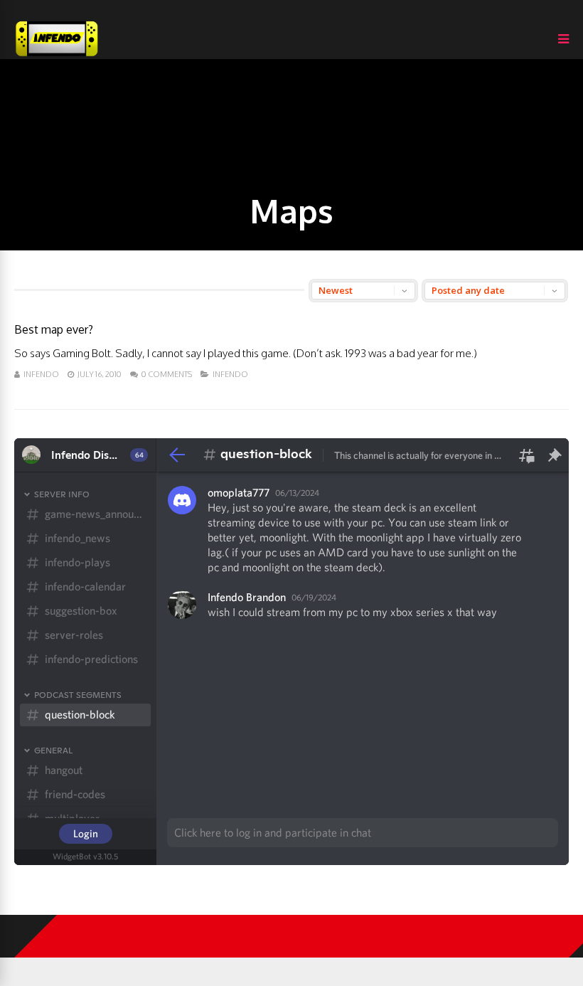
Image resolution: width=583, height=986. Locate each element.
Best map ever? (53, 329)
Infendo (41, 374)
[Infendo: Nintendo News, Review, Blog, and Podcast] (57, 56)
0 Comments (166, 374)
